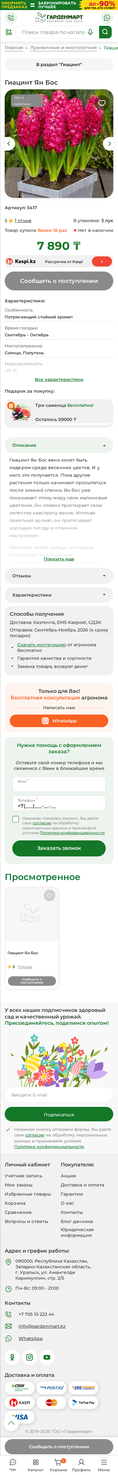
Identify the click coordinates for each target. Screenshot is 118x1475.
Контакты (72, 1212)
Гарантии (72, 1194)
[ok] (12, 1357)
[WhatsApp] (107, 17)
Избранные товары (28, 1194)
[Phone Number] (11, 17)
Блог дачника (77, 1221)
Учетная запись (23, 1176)
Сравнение (18, 1212)
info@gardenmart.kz (42, 1326)
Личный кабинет (27, 1165)
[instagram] (29, 1357)
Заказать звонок (59, 848)
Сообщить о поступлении (59, 1447)
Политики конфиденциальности (72, 833)
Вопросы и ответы (26, 1221)
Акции (68, 1176)
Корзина (15, 1203)
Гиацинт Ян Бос (23, 953)
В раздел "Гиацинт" (59, 64)
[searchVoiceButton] (90, 32)
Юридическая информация (77, 1232)
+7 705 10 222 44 (36, 1314)
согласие (42, 823)
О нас (67, 1203)
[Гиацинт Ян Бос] (32, 914)
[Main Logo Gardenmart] (59, 18)
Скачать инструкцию (41, 645)
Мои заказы (18, 1185)
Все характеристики (59, 379)
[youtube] (46, 1357)
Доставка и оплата (82, 1185)
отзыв (23, 220)
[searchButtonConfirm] (105, 32)
